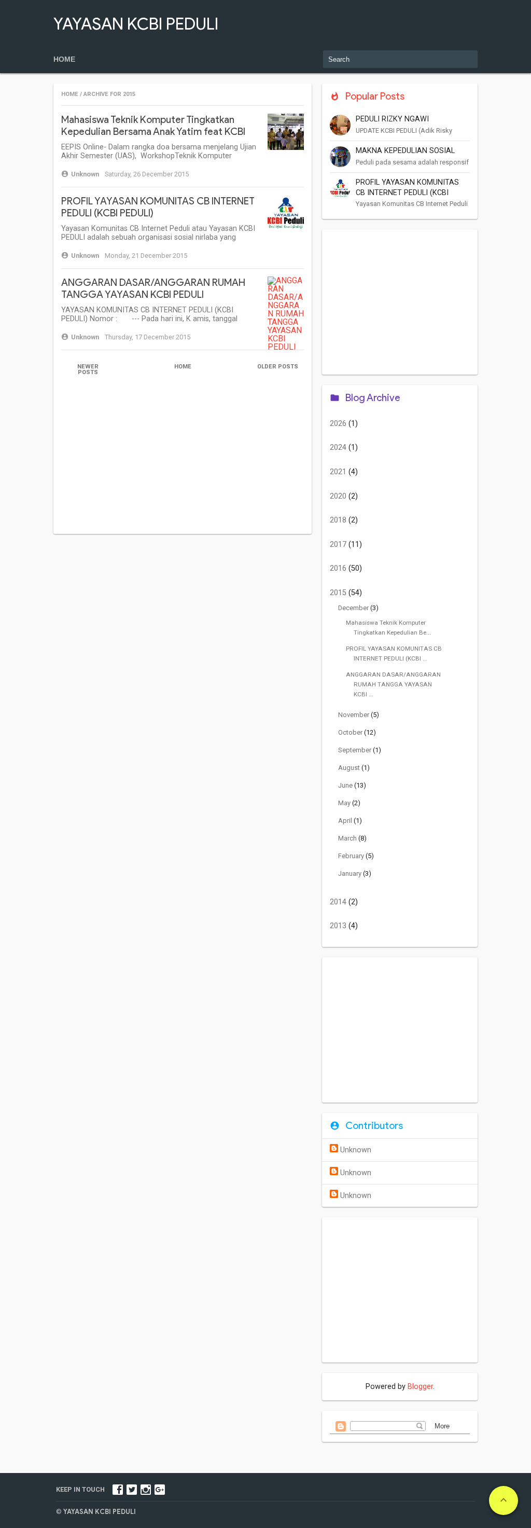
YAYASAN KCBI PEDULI (135, 23)
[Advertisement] (182, 461)
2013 (339, 925)
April (346, 820)
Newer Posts (88, 369)
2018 (339, 520)
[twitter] (131, 1489)
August (349, 768)
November (354, 715)
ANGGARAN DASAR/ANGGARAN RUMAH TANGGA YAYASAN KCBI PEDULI (153, 288)
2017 (339, 544)
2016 (339, 568)
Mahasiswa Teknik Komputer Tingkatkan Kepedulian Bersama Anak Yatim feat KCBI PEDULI (153, 131)
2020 (339, 496)
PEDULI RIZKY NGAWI (392, 119)
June (346, 785)
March (348, 838)
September (355, 750)
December (354, 608)
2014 (339, 902)
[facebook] (117, 1489)
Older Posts (277, 366)
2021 (339, 471)
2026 (339, 423)
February (352, 856)
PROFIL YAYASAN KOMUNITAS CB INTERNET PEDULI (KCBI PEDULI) (407, 193)
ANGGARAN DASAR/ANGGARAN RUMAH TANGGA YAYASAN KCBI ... (393, 684)
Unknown (355, 1150)
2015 (339, 592)
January (350, 873)
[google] (159, 1489)
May (345, 803)
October (351, 732)
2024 (339, 447)
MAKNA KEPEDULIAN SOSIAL (405, 150)
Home (64, 59)
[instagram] (145, 1489)
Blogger (420, 1386)
